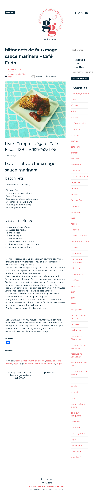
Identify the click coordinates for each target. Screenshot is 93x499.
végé (10, 76)
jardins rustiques (79, 236)
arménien (75, 135)
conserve (75, 170)
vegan (59, 364)
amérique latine (78, 123)
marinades (76, 253)
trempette (76, 427)
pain (73, 292)
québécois (76, 330)
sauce (74, 398)
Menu (11, 12)
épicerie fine (77, 200)
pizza (73, 304)
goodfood (76, 212)
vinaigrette (76, 451)
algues (74, 117)
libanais (74, 247)
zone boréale (77, 457)
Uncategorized (78, 433)
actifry (74, 99)
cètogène (75, 147)
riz (72, 380)
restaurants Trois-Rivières (17, 74)
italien (74, 224)
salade (74, 386)
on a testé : (12, 72)
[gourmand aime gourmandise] (50, 37)
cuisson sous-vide (79, 176)
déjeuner (75, 182)
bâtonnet (29, 364)
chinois (74, 153)
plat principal (77, 310)
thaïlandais (76, 422)
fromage (75, 206)
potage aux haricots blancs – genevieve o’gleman (20, 375)
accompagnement (15, 69)
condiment (76, 165)
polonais (75, 324)
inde (73, 218)
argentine (76, 129)
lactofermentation (80, 241)
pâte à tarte (51, 372)
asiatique (75, 141)
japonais (75, 230)
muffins (74, 280)
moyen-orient (77, 274)
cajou (37, 364)
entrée (74, 194)
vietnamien (76, 445)
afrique (74, 105)
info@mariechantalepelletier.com (46, 486)
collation (75, 159)
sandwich (75, 392)
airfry (73, 111)
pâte (73, 298)
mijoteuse (76, 268)
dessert (74, 188)
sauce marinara (48, 364)
